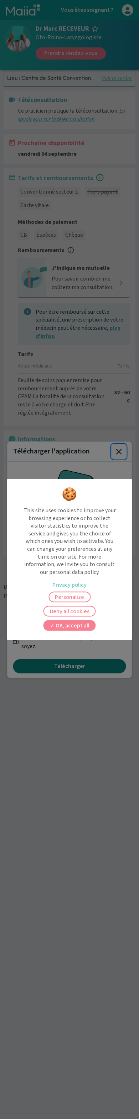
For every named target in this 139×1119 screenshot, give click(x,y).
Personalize (69, 597)
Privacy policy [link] (69, 585)
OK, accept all (72, 626)
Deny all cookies (69, 611)
